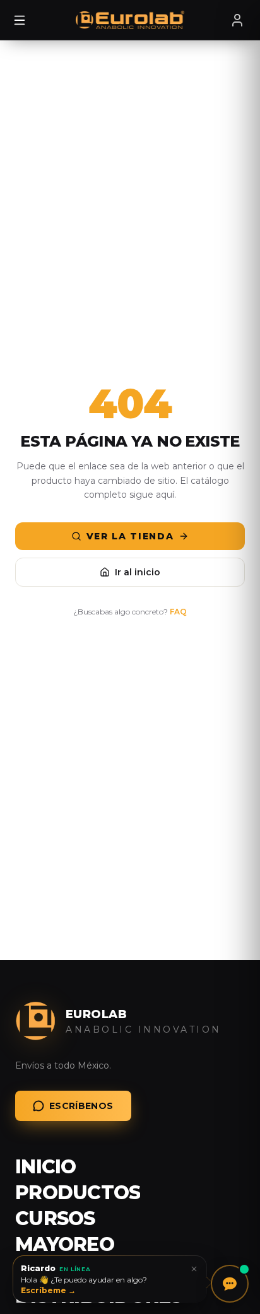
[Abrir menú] (20, 20)
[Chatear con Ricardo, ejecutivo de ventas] (229, 1283)
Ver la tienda (130, 536)
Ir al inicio (137, 572)
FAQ (178, 611)
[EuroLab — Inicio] (130, 20)
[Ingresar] (237, 20)
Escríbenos (81, 1106)
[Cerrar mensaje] (193, 1268)
